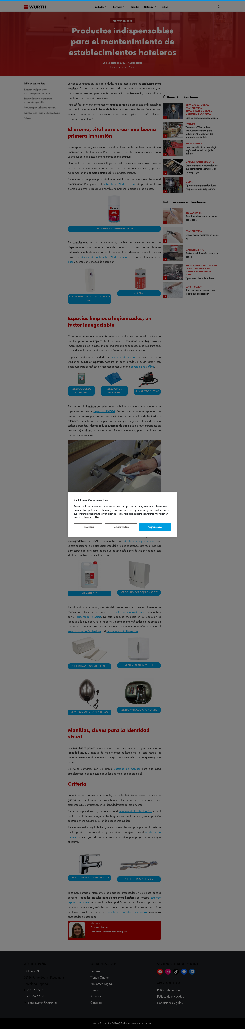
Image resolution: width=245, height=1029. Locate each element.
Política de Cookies (90, 517)
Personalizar (88, 527)
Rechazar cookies (121, 527)
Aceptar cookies (155, 527)
